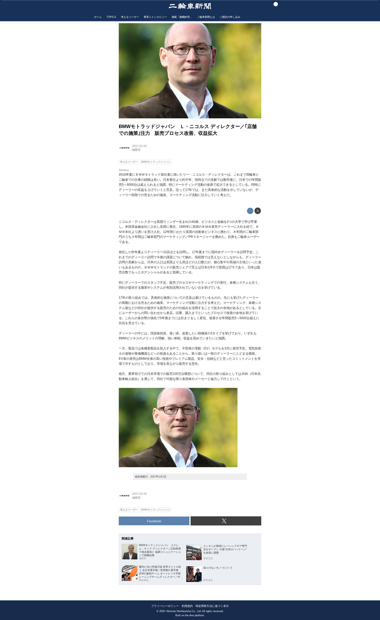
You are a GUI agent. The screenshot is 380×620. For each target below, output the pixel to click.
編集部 (136, 149)
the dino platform (194, 615)
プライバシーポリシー (165, 606)
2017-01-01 (139, 145)
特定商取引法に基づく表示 (212, 606)
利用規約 (187, 606)
